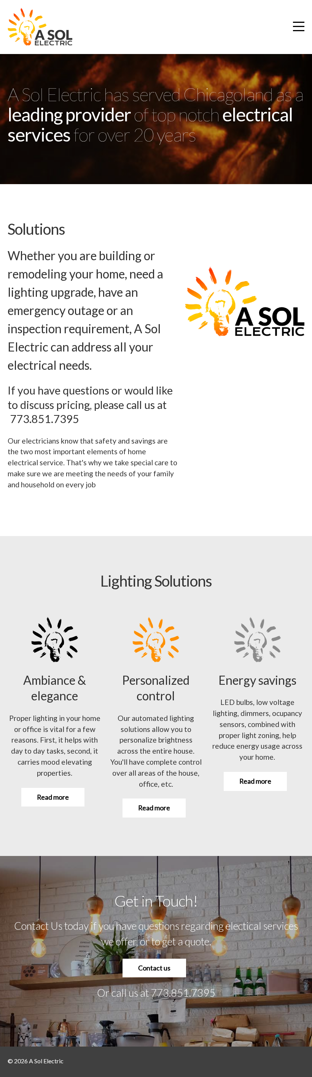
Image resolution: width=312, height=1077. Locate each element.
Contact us (154, 968)
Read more (53, 797)
